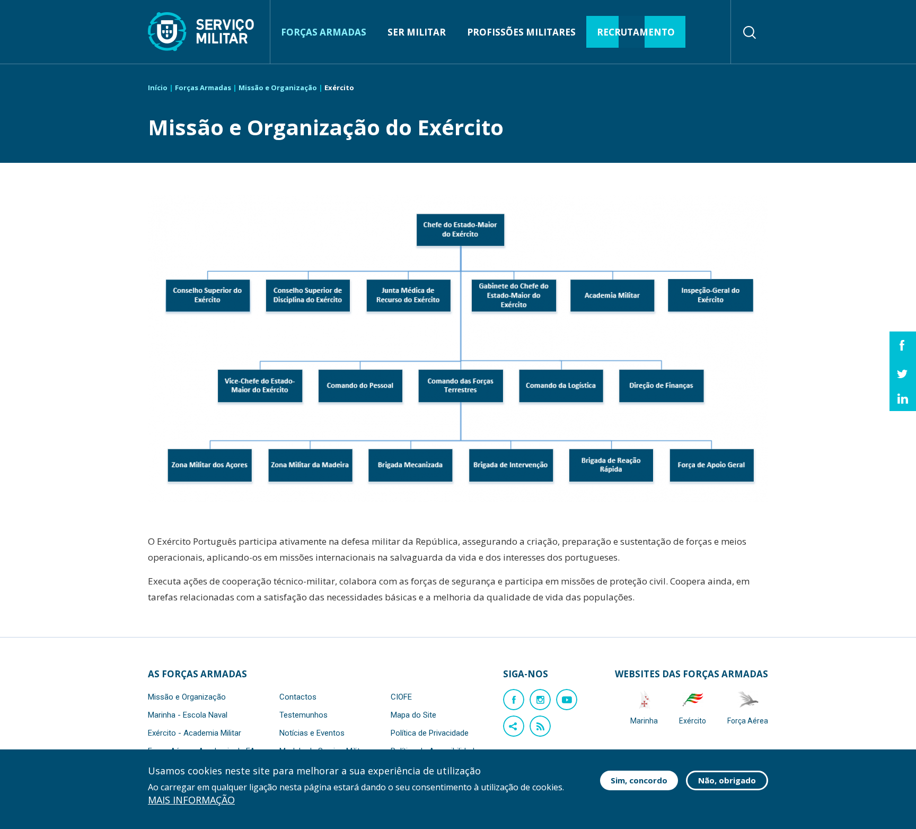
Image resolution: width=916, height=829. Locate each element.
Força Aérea (747, 721)
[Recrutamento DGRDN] (201, 31)
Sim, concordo (639, 780)
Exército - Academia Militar (194, 733)
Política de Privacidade (430, 733)
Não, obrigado (727, 780)
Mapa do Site (413, 715)
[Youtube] (566, 699)
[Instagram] (540, 699)
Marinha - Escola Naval (187, 715)
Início (158, 87)
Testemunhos (303, 715)
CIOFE (401, 697)
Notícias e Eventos (312, 733)
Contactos (297, 697)
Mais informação (191, 800)
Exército (692, 721)
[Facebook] (513, 699)
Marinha (644, 721)
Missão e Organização (278, 87)
